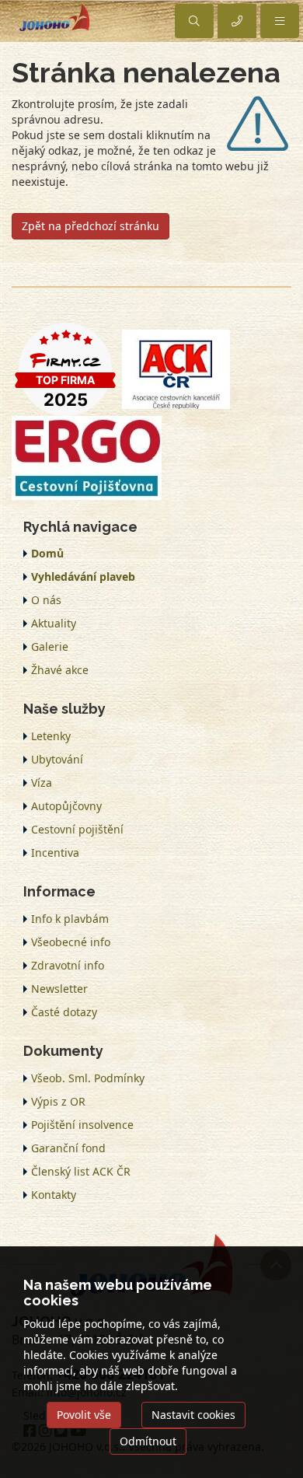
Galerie (49, 646)
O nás (46, 599)
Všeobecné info (70, 942)
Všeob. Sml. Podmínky (88, 1078)
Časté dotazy (64, 1012)
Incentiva (55, 852)
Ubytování (57, 759)
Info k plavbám (70, 918)
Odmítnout (148, 1441)
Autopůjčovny (66, 805)
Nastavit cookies (193, 1414)
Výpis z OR (58, 1101)
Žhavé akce (60, 669)
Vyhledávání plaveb (83, 576)
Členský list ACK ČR (81, 1171)
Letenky (51, 736)
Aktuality (53, 623)
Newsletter (59, 988)
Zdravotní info (67, 965)
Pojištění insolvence (82, 1124)
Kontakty (53, 1194)
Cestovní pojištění (77, 829)
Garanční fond (68, 1148)
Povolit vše (84, 1414)
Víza (41, 782)
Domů (47, 553)
